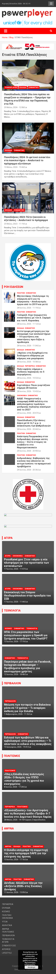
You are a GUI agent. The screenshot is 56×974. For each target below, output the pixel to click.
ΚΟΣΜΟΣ (8, 628)
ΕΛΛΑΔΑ (22, 87)
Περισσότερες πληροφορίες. (30, 963)
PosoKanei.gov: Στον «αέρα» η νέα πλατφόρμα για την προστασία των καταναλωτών (26, 563)
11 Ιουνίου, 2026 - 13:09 (14, 892)
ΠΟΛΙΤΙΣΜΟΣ (12, 756)
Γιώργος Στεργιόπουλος (35, 820)
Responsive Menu (51, 3)
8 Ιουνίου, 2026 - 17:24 (13, 787)
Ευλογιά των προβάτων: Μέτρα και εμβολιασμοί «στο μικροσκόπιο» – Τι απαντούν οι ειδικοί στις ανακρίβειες (28, 741)
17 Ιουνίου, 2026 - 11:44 (14, 602)
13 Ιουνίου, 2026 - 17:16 (14, 859)
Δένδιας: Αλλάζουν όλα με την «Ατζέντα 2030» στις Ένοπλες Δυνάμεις (23, 886)
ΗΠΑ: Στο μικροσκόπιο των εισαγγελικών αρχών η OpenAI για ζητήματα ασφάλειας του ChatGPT (26, 635)
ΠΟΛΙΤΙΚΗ (21, 293)
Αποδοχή (31, 967)
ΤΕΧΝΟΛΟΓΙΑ (12, 610)
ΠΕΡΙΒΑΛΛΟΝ (12, 683)
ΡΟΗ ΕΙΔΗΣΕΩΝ (13, 286)
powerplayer (11, 87)
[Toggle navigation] (5, 31)
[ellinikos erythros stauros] (28, 480)
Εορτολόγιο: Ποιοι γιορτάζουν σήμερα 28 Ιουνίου (33, 386)
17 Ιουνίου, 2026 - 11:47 (14, 569)
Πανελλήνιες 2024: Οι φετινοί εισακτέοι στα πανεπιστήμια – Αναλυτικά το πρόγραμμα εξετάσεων (27, 160)
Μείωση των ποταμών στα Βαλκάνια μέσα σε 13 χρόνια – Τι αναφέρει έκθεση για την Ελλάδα (27, 708)
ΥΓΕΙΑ (4, 921)
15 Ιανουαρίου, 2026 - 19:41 (16, 747)
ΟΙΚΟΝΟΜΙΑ (22, 395)
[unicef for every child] (28, 21)
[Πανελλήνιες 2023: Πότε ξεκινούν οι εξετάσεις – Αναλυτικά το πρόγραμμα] (28, 198)
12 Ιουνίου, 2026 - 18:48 (14, 674)
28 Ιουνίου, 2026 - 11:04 (27, 346)
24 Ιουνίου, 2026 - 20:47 (27, 413)
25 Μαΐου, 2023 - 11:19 (14, 224)
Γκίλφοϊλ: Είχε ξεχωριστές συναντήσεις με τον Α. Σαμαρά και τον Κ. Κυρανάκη (33, 318)
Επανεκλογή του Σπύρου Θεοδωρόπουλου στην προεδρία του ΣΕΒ (27, 595)
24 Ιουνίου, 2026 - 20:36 (27, 470)
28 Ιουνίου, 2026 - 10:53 (27, 378)
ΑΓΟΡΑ (8, 538)
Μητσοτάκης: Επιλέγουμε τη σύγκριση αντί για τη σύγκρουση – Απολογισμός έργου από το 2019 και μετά (33, 300)
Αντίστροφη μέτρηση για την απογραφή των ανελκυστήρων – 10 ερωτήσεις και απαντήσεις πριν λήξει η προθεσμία (33, 337)
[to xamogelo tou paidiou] (28, 244)
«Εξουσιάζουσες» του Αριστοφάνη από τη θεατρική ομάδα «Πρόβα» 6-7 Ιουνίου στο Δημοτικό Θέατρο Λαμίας (28, 813)
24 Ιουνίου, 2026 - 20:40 (27, 451)
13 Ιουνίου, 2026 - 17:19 (14, 641)
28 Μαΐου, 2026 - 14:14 (14, 820)
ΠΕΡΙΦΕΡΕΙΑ (30, 366)
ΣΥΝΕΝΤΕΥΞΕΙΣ (9, 945)
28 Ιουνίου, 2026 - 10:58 (27, 362)
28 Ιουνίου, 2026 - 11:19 (27, 308)
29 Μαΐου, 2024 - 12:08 (14, 107)
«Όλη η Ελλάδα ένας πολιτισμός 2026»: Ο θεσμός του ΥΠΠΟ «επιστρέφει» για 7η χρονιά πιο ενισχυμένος (24, 779)
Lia (25, 107)
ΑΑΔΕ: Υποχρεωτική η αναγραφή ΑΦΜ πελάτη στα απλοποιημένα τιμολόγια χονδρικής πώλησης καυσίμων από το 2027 (34, 404)
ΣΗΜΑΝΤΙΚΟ (34, 87)
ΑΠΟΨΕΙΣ (6, 949)
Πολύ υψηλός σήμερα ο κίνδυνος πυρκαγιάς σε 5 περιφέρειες (30, 372)
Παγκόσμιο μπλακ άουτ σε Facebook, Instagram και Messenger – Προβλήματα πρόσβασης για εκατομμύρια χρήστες (27, 666)
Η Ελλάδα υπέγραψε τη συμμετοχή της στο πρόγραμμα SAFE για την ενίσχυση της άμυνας (26, 853)
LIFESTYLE (7, 953)
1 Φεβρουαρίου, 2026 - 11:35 (16, 714)
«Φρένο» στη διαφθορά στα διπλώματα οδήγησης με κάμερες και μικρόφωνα (32, 355)
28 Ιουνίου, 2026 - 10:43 (27, 391)
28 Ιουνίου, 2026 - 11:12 (27, 324)
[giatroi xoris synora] (28, 45)
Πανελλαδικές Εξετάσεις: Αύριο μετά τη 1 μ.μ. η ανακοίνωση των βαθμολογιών (34, 423)
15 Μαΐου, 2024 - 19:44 (14, 167)
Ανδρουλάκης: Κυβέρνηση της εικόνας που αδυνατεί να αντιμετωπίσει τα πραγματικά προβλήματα (34, 462)
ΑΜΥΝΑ (9, 828)
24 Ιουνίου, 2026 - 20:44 (27, 429)
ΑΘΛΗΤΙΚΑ (7, 925)
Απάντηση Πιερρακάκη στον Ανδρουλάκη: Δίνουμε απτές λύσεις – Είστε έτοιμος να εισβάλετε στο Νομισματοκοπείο (32, 442)
